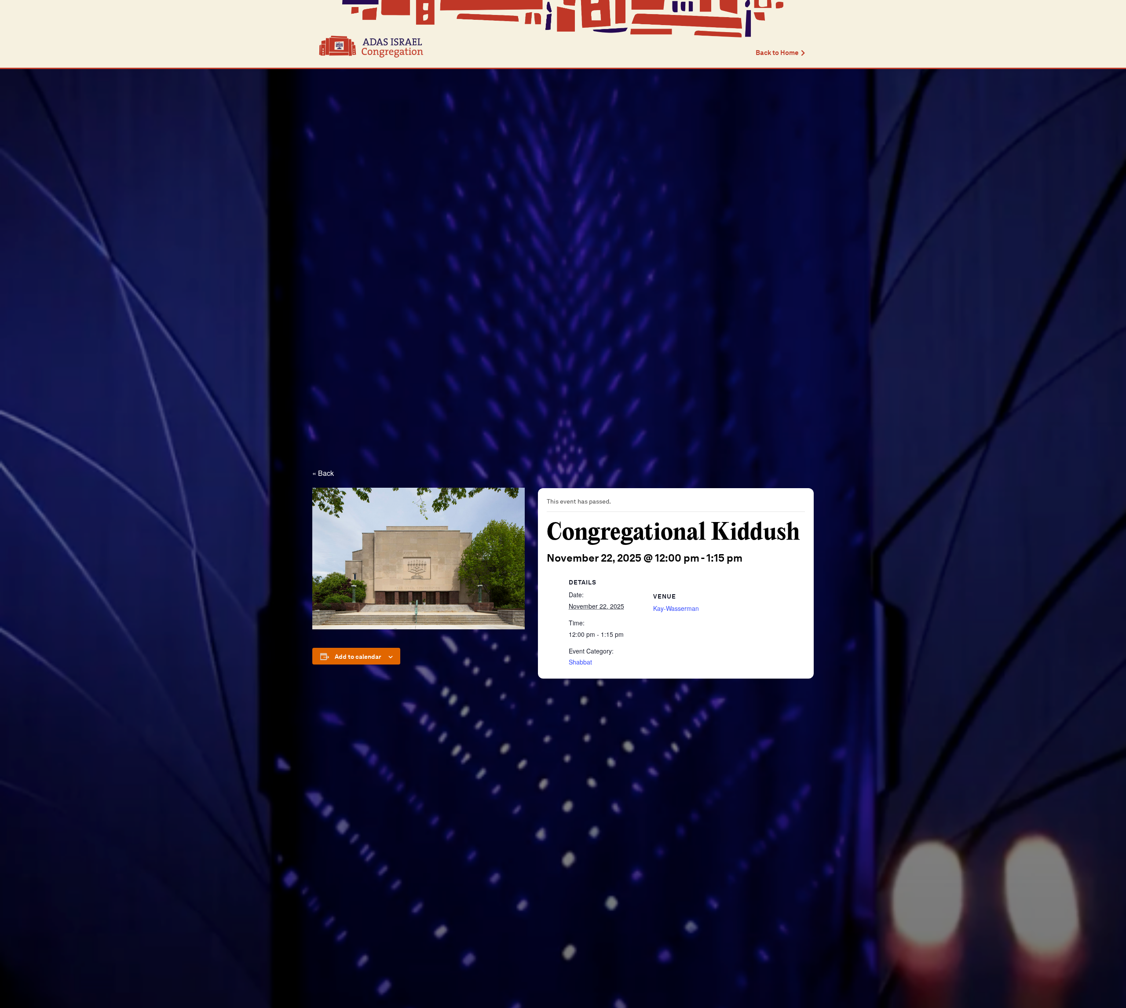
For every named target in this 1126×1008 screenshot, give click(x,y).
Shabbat (580, 661)
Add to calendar (358, 656)
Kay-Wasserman (676, 608)
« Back (323, 473)
